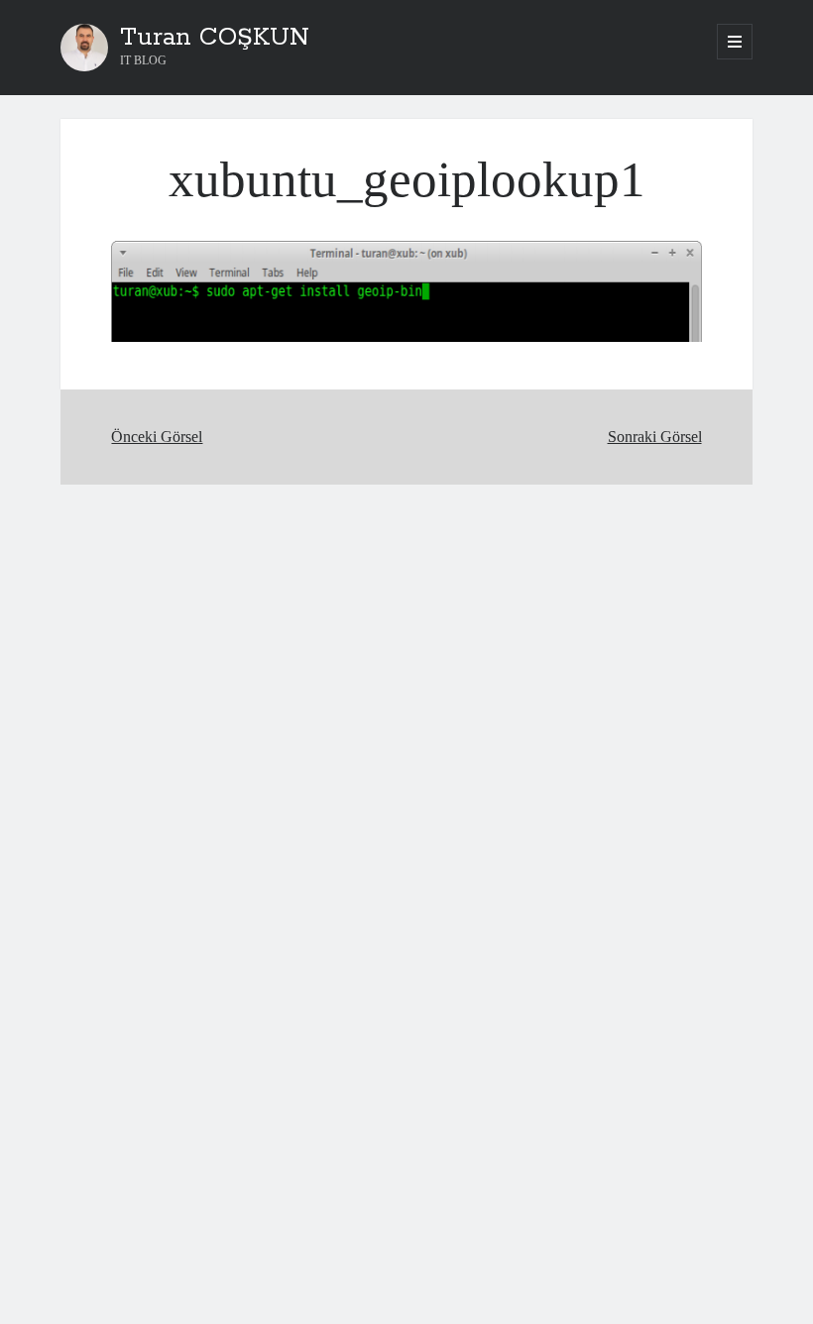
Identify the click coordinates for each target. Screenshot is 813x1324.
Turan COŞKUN (214, 38)
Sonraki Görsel (655, 436)
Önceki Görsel (156, 436)
